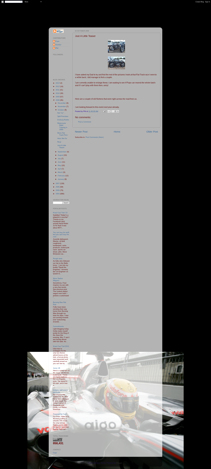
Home (117, 131)
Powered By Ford (59, 414)
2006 (58, 187)
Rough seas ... (58, 258)
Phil (56, 48)
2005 (58, 190)
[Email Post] (104, 111)
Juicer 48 (56, 368)
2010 (58, 93)
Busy (59, 142)
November (62, 106)
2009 (58, 97)
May (60, 165)
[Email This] (108, 111)
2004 (58, 194)
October (61, 110)
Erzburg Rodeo (63, 120)
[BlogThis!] (111, 111)
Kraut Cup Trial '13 (60, 213)
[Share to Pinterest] (118, 111)
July (59, 159)
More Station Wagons (58, 279)
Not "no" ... (61, 113)
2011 (58, 90)
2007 (58, 183)
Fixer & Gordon (71, 12)
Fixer (57, 41)
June (60, 162)
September (62, 152)
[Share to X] (113, 111)
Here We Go (62, 138)
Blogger (119, 463)
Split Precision (62, 116)
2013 (58, 83)
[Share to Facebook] (115, 111)
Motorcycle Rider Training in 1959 (62, 126)
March (60, 172)
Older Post (152, 131)
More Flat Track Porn (62, 134)
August (61, 155)
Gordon (58, 45)
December (62, 103)
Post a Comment (84, 122)
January (61, 179)
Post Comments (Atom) (95, 137)
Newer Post (81, 131)
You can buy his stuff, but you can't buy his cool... (61, 234)
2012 (58, 86)
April (60, 169)
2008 (58, 100)
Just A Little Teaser (61, 146)
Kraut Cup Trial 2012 (61, 346)
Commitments (58, 326)
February (61, 176)
